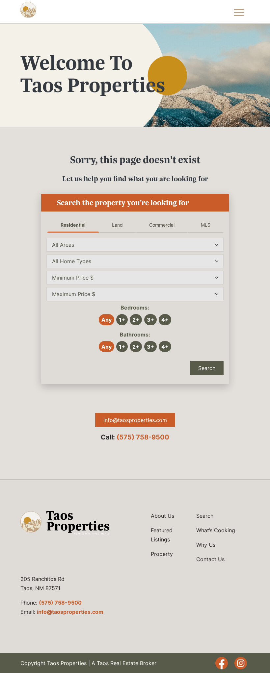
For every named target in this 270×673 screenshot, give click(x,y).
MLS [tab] (205, 225)
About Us (162, 515)
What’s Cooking (215, 530)
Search (206, 368)
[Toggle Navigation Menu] (239, 11)
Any (106, 319)
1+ (122, 319)
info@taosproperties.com (135, 420)
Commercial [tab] (162, 225)
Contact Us (210, 559)
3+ (150, 319)
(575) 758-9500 (143, 437)
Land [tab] (117, 225)
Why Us (205, 544)
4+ (165, 319)
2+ (135, 319)
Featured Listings (162, 535)
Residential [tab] (73, 225)
